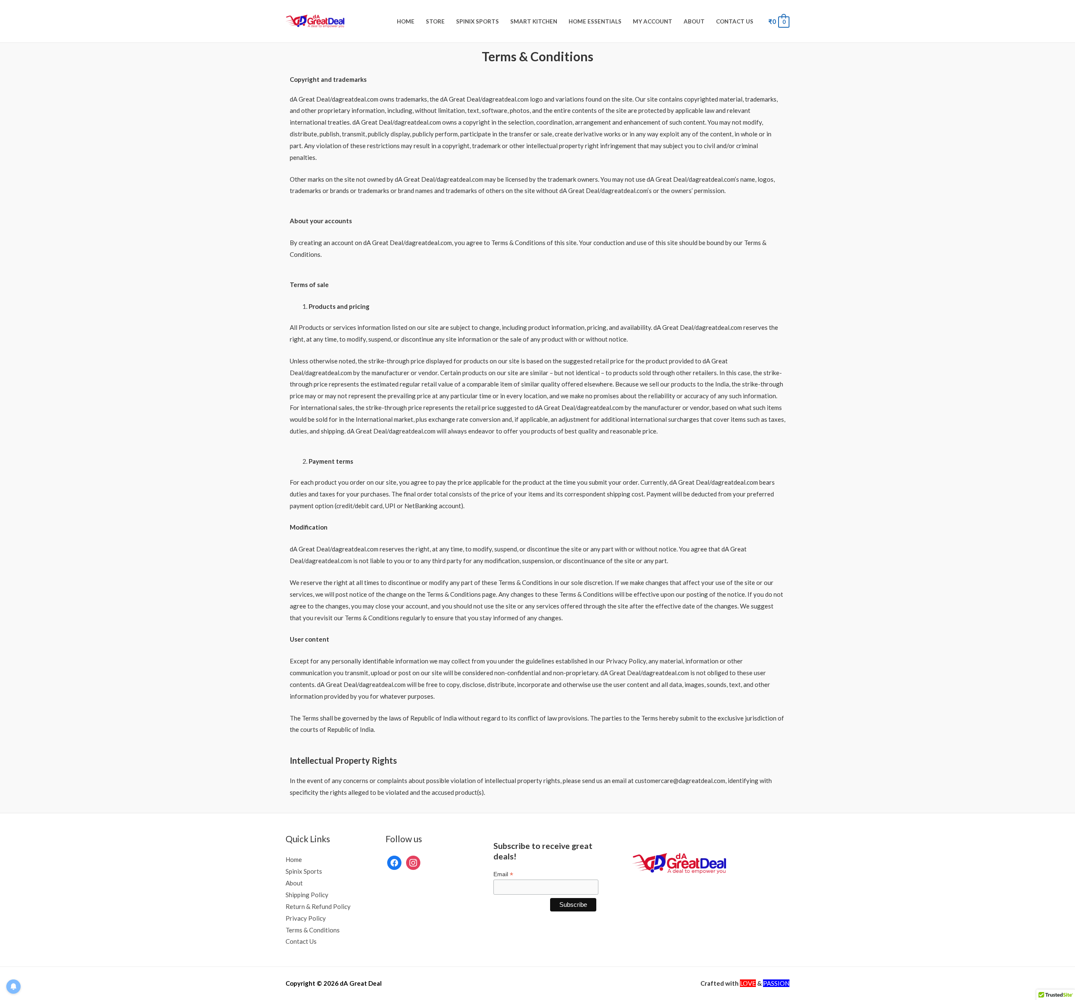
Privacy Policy (306, 918)
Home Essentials (595, 21)
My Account (652, 21)
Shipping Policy (307, 894)
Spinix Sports (477, 21)
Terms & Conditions (313, 930)
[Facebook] (394, 862)
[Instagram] (413, 862)
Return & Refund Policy (318, 906)
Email (503, 874)
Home (405, 21)
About (694, 21)
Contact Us (734, 21)
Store (435, 21)
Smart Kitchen (533, 21)
